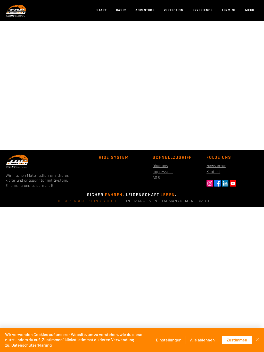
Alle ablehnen (202, 339)
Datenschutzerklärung (31, 344)
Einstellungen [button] (169, 339)
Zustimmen (237, 339)
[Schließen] (258, 340)
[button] (229, 10)
